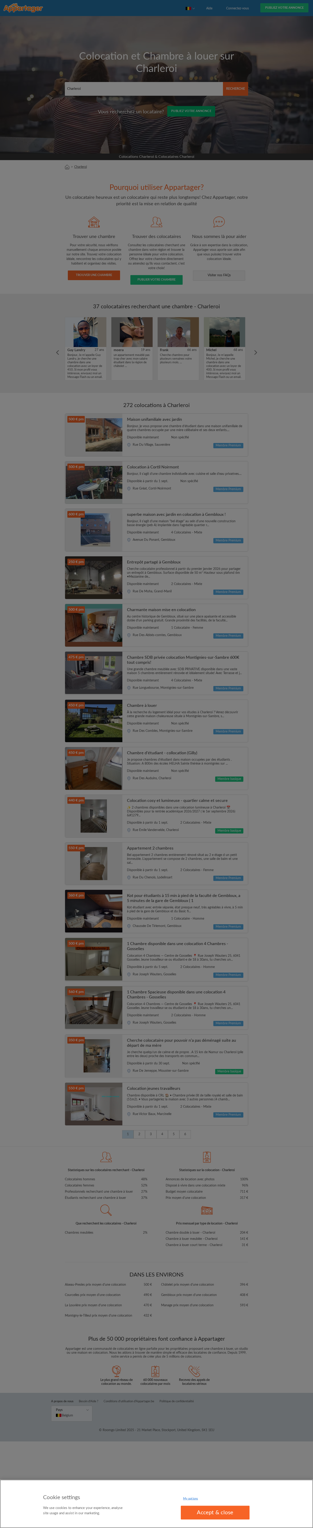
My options (190, 1498)
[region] (156, 1504)
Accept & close (215, 1512)
